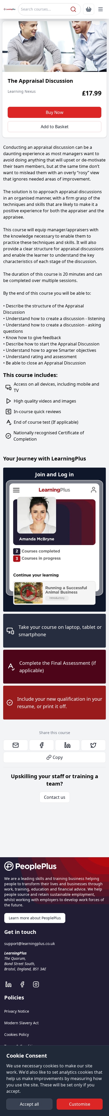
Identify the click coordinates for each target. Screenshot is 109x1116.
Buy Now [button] (54, 112)
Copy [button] (58, 757)
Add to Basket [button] (55, 127)
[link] (88, 9)
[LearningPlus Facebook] (25, 984)
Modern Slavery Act (21, 1022)
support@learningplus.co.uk (29, 943)
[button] (100, 9)
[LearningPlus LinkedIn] (11, 984)
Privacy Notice (16, 1011)
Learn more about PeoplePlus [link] (35, 917)
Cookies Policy (16, 1034)
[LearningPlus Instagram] (39, 984)
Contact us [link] (54, 797)
